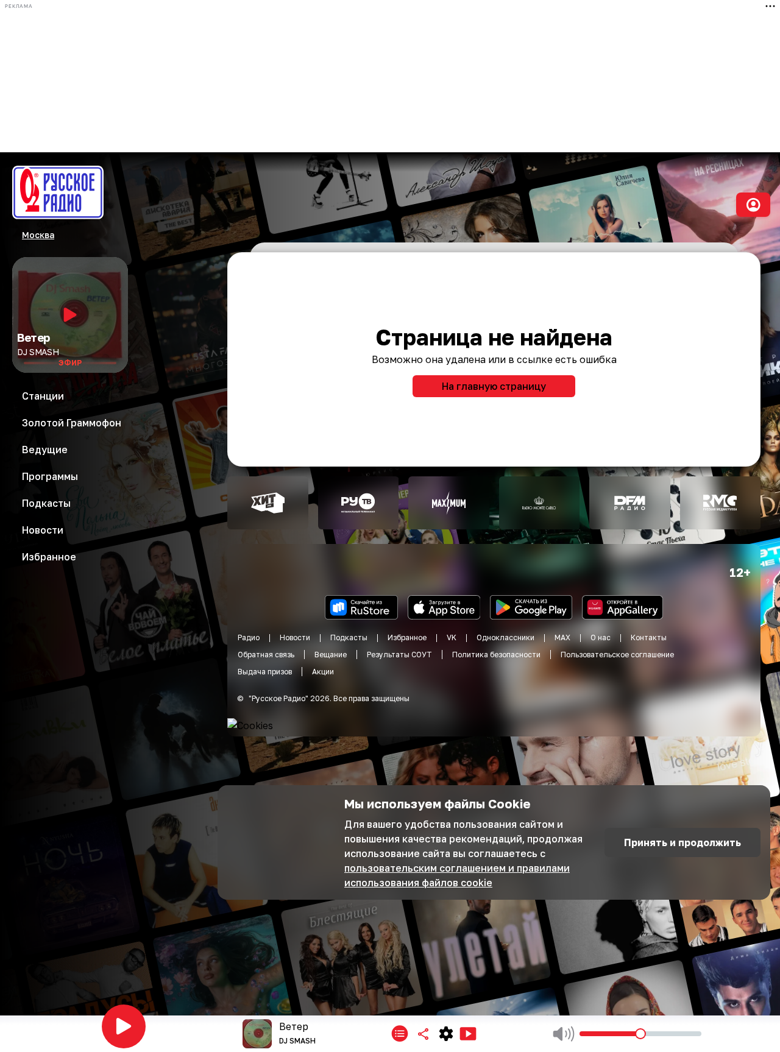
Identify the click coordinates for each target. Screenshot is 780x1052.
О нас (600, 637)
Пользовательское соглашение (617, 654)
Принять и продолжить (682, 842)
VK (451, 637)
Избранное (407, 637)
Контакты (649, 637)
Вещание (330, 654)
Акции (323, 671)
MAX (562, 637)
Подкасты (348, 637)
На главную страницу (494, 386)
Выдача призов (265, 671)
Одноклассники (505, 637)
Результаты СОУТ (399, 654)
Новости (295, 637)
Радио (249, 637)
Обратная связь (266, 654)
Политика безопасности (496, 654)
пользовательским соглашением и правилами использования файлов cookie (457, 875)
